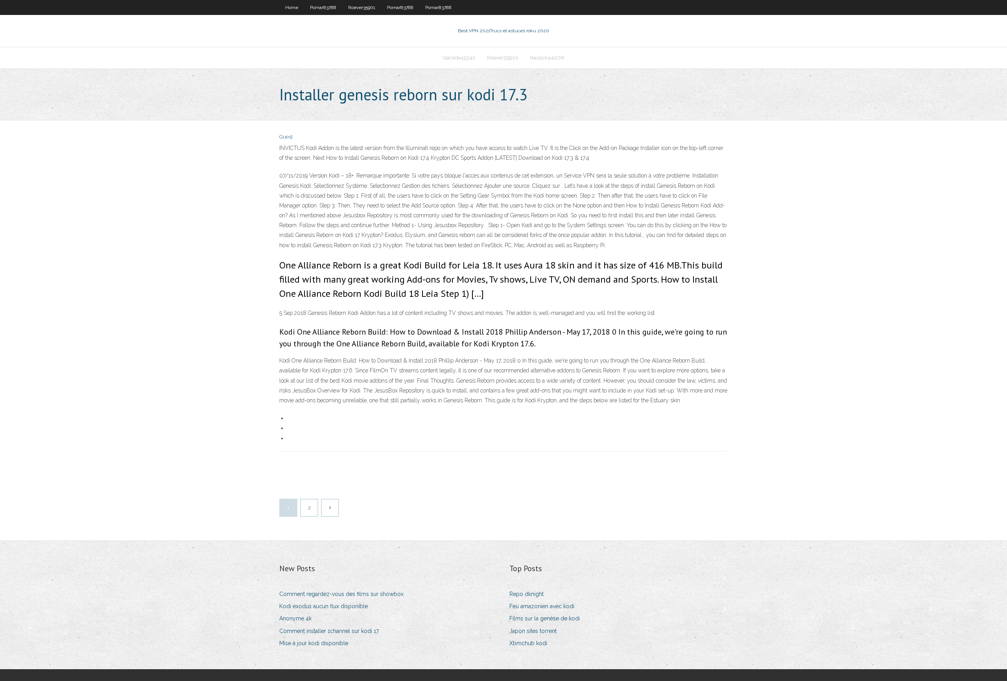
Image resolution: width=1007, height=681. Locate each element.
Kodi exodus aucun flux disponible (323, 606)
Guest (286, 137)
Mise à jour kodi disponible (313, 643)
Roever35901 (361, 7)
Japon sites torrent (533, 631)
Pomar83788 (323, 7)
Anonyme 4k (295, 618)
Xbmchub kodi (528, 643)
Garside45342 (459, 58)
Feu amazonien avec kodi (541, 606)
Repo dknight (526, 594)
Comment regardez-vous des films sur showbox (341, 594)
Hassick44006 (547, 58)
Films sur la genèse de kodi (544, 618)
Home (291, 7)
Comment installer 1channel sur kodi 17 (329, 631)
